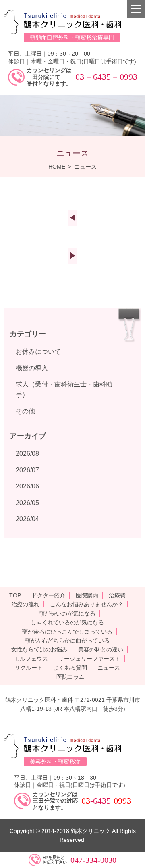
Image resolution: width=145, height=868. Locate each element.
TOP (15, 595)
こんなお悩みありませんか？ (86, 604)
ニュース (108, 667)
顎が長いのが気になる (67, 613)
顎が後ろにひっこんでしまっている (67, 631)
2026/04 (27, 518)
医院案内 (87, 595)
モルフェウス (31, 658)
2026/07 (27, 470)
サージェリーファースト (89, 658)
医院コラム (70, 677)
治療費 (117, 595)
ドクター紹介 (48, 595)
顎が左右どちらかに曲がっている (67, 640)
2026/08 (27, 453)
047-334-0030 (93, 859)
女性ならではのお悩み (39, 649)
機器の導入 (32, 368)
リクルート (28, 667)
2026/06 (27, 486)
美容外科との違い (100, 649)
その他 (25, 411)
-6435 (100, 801)
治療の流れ (25, 604)
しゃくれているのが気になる (67, 622)
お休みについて (38, 351)
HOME (56, 166)
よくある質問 (70, 667)
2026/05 (27, 502)
